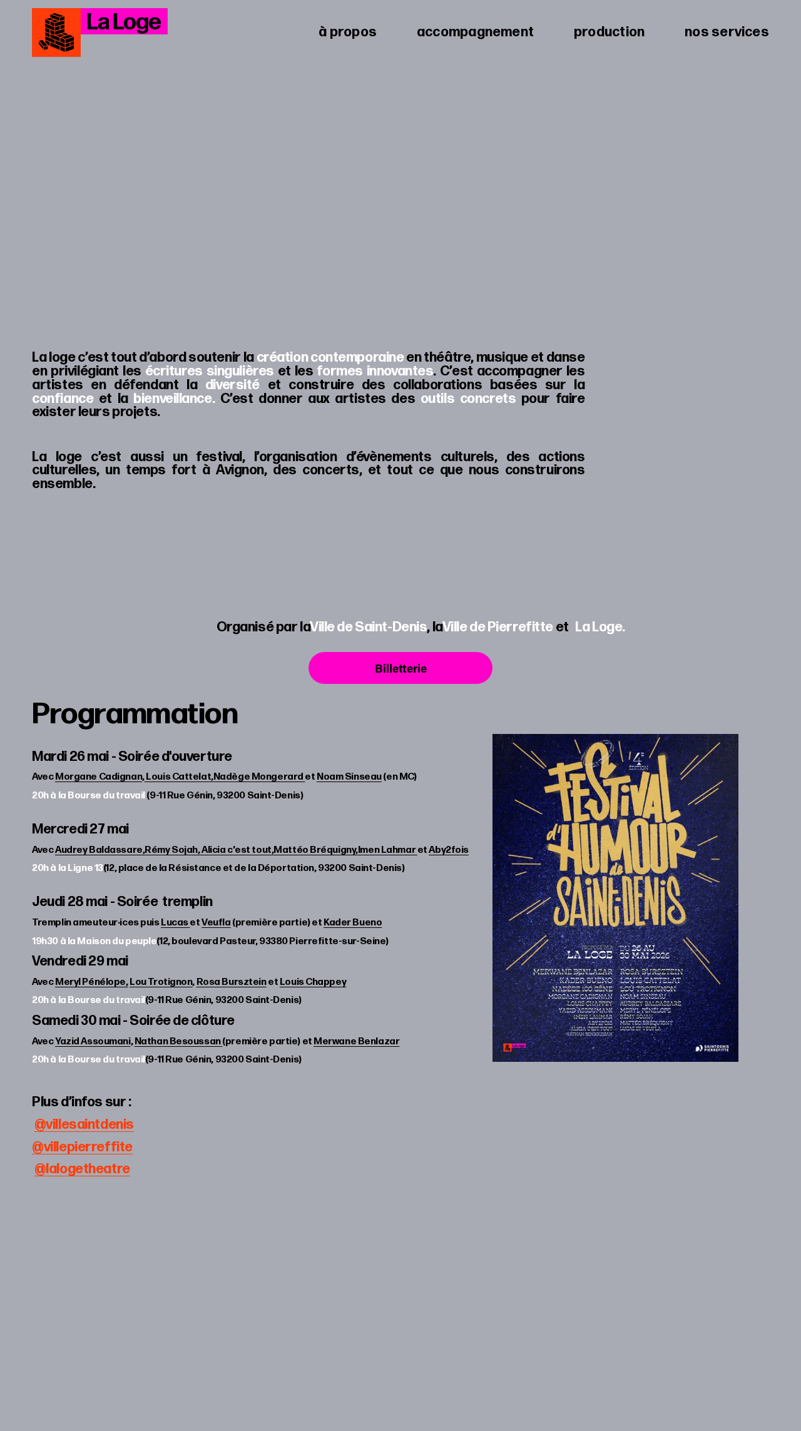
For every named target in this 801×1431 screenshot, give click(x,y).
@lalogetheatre (82, 1169)
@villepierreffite (82, 1147)
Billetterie (401, 668)
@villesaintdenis (84, 1124)
